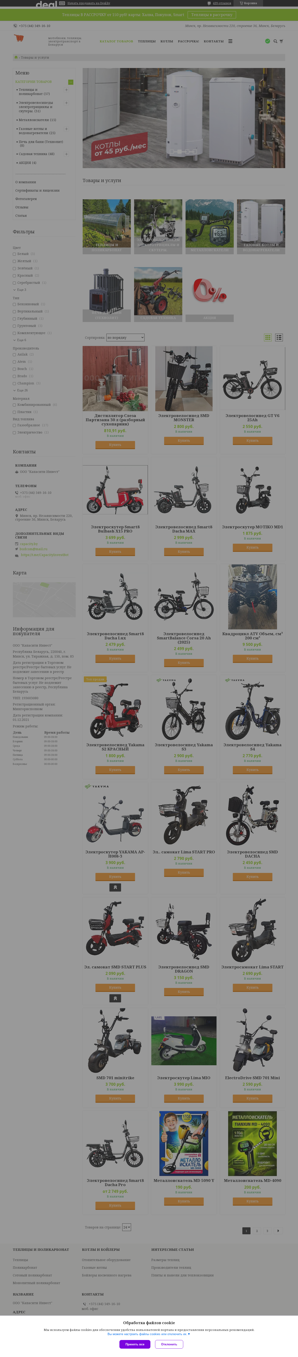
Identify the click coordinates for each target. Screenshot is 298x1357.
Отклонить (169, 1344)
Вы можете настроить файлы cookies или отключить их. (147, 1334)
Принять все (134, 1344)
